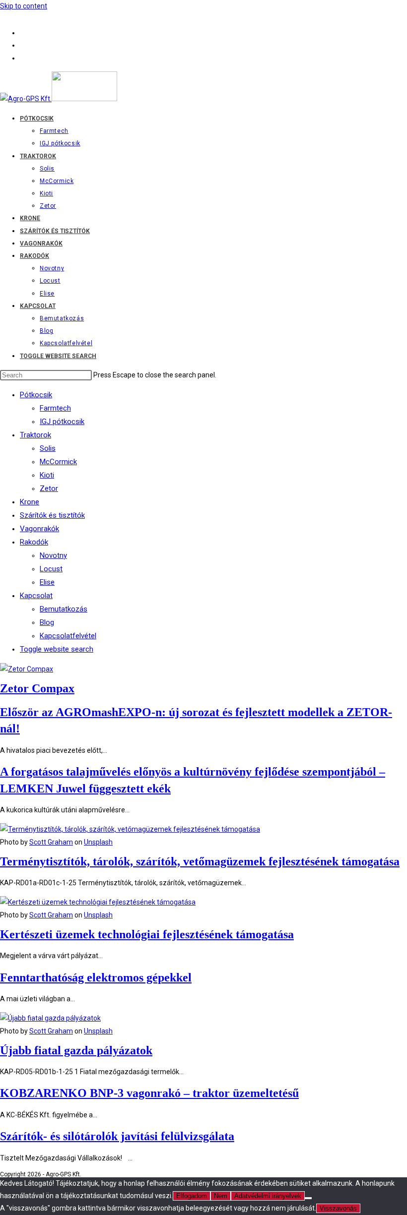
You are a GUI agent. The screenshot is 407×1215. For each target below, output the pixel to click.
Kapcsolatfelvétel (68, 635)
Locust (51, 568)
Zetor (49, 488)
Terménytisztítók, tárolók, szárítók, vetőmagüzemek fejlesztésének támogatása (200, 861)
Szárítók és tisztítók (52, 515)
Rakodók (34, 542)
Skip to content (23, 6)
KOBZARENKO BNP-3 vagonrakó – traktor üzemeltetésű (149, 1093)
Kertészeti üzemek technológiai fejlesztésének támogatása (147, 934)
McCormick (58, 461)
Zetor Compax (37, 688)
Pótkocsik (36, 394)
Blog (47, 622)
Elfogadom (191, 1196)
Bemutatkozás (63, 609)
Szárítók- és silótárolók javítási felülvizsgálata (117, 1136)
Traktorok (35, 434)
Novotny (53, 555)
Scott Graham (51, 842)
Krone (29, 501)
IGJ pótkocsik (62, 421)
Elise (47, 582)
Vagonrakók (39, 528)
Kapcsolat (36, 595)
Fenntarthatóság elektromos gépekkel (96, 977)
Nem (220, 1196)
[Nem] (308, 1198)
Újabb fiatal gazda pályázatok (76, 1050)
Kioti (47, 475)
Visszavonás (338, 1208)
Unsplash (98, 842)
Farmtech (55, 408)
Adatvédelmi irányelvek (267, 1196)
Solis (48, 448)
